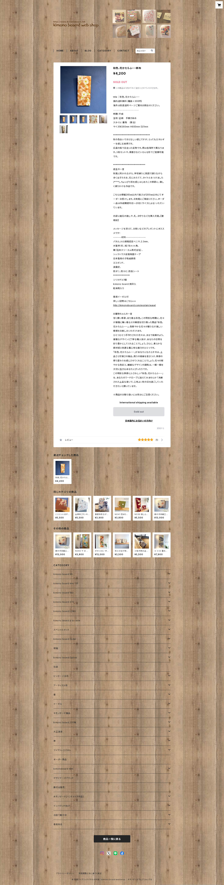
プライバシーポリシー (65, 873)
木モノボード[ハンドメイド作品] (68, 796)
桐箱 (55, 648)
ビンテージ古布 (61, 676)
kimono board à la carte (66, 620)
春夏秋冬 (57, 824)
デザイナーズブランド (63, 778)
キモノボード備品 (61, 713)
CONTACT (123, 50)
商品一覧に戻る (112, 838)
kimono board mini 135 (65, 583)
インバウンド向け (61, 805)
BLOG (88, 50)
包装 (55, 666)
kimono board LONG (64, 611)
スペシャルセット (61, 629)
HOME (60, 50)
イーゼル (57, 704)
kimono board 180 (63, 592)
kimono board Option (65, 657)
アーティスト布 (60, 685)
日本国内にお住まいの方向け (139, 420)
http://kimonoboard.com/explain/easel (134, 305)
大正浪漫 (57, 731)
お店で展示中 (60, 815)
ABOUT (74, 50)
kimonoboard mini (63, 768)
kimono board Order (64, 639)
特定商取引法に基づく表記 (90, 873)
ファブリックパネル (62, 750)
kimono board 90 (63, 574)
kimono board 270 (63, 602)
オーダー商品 (60, 759)
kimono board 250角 (64, 722)
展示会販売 (59, 787)
